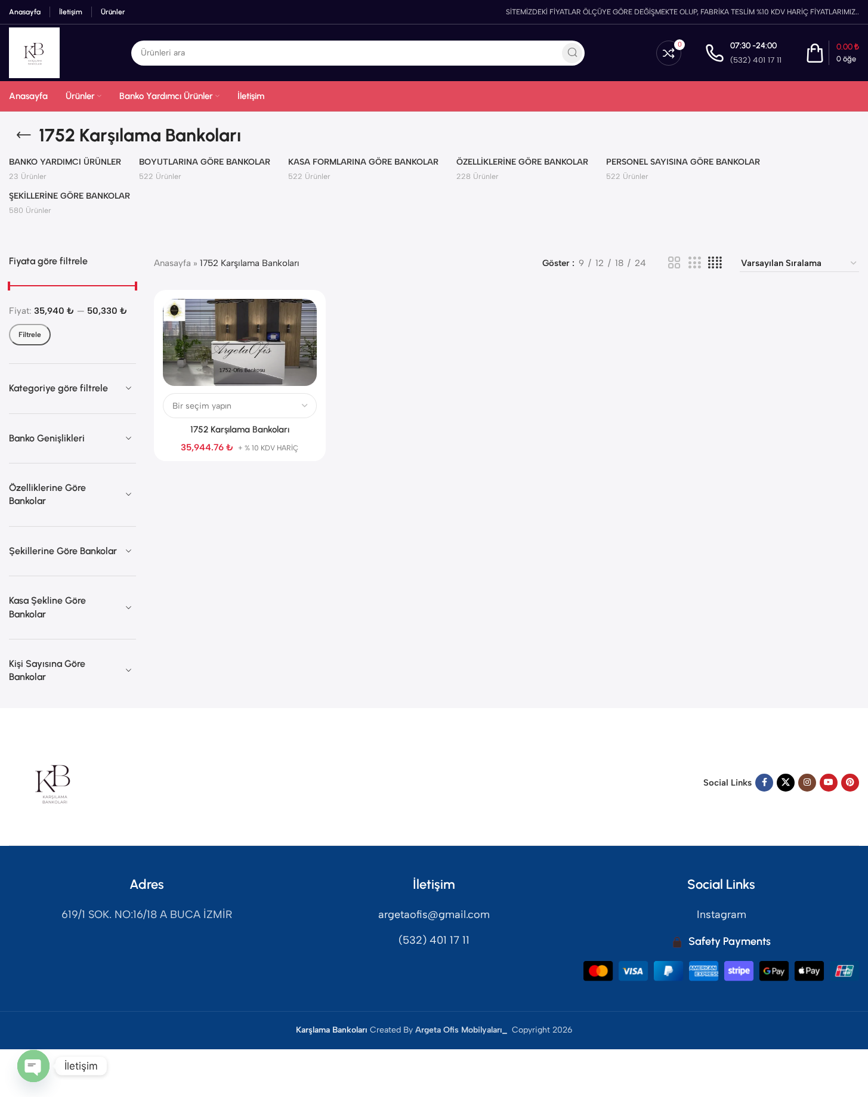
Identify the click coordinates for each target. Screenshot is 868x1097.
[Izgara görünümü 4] (715, 263)
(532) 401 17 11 (434, 940)
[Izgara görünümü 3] (694, 263)
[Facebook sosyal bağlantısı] (764, 783)
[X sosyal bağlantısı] (786, 783)
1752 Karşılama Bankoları (239, 429)
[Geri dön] (24, 135)
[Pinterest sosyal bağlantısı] (850, 783)
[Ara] (572, 53)
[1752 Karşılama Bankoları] (240, 342)
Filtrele (29, 334)
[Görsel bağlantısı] (53, 782)
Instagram (721, 914)
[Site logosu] (34, 52)
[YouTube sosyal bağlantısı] (829, 783)
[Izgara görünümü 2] (674, 263)
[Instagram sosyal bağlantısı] (807, 783)
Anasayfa (172, 263)
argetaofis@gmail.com (434, 914)
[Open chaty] (33, 1066)
